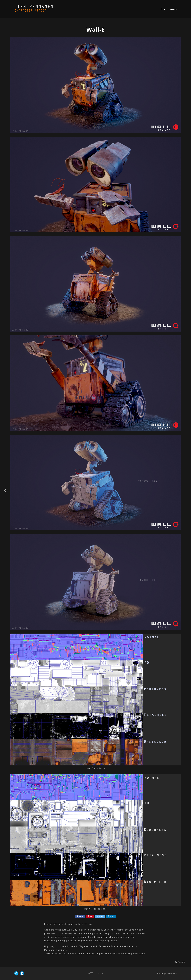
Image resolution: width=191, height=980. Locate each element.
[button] (180, 962)
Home (164, 9)
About (173, 9)
